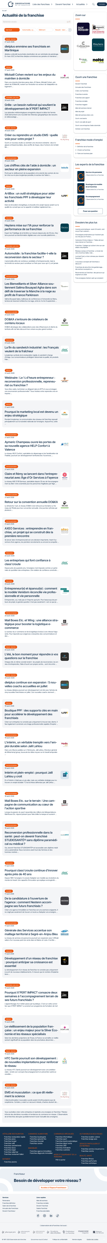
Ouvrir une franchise (86, 77)
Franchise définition (9, 1203)
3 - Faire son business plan (84, 153)
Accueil (4, 10)
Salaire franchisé (41, 1208)
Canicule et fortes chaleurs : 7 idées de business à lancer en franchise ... (89, 241)
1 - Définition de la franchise (84, 146)
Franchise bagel (10, 1150)
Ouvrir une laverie (81, 118)
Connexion (102, 4)
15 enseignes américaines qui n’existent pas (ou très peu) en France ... (89, 235)
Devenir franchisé (81, 84)
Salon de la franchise (9, 1206)
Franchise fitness (87, 1159)
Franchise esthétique (89, 1163)
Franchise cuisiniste (63, 1150)
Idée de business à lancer (83, 108)
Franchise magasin (81, 104)
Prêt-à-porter (60, 1160)
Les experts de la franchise (89, 164)
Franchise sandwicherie (12, 1145)
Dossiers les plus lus (86, 222)
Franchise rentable (81, 101)
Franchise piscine (10, 1162)
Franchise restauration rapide (14, 1137)
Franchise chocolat (37, 1141)
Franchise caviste (36, 1143)
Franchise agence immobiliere (41, 1151)
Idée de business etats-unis (84, 115)
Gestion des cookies (92, 1239)
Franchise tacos (10, 1148)
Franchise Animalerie (63, 1148)
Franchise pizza (9, 1139)
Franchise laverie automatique (66, 1141)
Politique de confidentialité (60, 1239)
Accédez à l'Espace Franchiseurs (53, 1188)
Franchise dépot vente (64, 1143)
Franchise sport (61, 1139)
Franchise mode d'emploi (89, 139)
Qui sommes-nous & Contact (39, 1239)
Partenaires (6, 1200)
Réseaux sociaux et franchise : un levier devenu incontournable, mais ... (89, 252)
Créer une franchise (81, 91)
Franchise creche (87, 1151)
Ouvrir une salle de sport (83, 122)
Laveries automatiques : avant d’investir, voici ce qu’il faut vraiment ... (89, 230)
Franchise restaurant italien (14, 1154)
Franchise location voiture (90, 1137)
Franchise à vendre (81, 94)
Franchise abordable (43, 1211)
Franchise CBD (61, 1145)
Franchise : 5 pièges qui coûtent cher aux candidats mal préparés (90, 246)
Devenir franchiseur (9, 1211)
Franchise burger (10, 1141)
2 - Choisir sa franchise (82, 150)
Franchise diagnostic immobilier (41, 1153)
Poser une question (90, 211)
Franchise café (9, 1143)
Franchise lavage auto (89, 1139)
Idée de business (41, 1200)
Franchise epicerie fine (38, 1139)
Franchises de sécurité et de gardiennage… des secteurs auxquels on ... (89, 268)
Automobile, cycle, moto (29, 30)
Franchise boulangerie (38, 1137)
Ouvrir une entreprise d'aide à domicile (87, 125)
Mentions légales (77, 1239)
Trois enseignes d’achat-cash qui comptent (89, 278)
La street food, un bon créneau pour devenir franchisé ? (89, 257)
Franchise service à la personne (92, 1149)
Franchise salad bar (11, 1152)
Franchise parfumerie (89, 1161)
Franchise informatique (64, 1137)
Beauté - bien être (62, 30)
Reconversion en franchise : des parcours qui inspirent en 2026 (89, 273)
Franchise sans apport (82, 98)
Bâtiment (42, 30)
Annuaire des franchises (83, 87)
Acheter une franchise (82, 129)
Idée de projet (79, 111)
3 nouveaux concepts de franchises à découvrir (87, 263)
